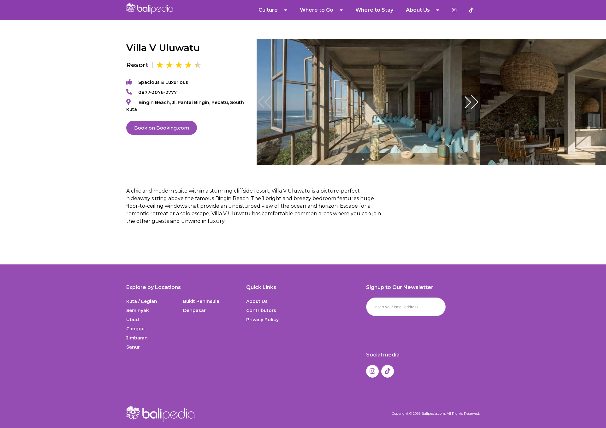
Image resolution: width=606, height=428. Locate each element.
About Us (257, 301)
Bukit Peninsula (201, 301)
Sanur (133, 347)
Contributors (261, 310)
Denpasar (194, 310)
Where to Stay (374, 10)
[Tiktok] (387, 371)
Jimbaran (137, 338)
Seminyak (137, 310)
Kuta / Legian (141, 301)
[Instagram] (372, 371)
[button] (471, 102)
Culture (268, 10)
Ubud (132, 319)
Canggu (135, 329)
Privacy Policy (262, 319)
